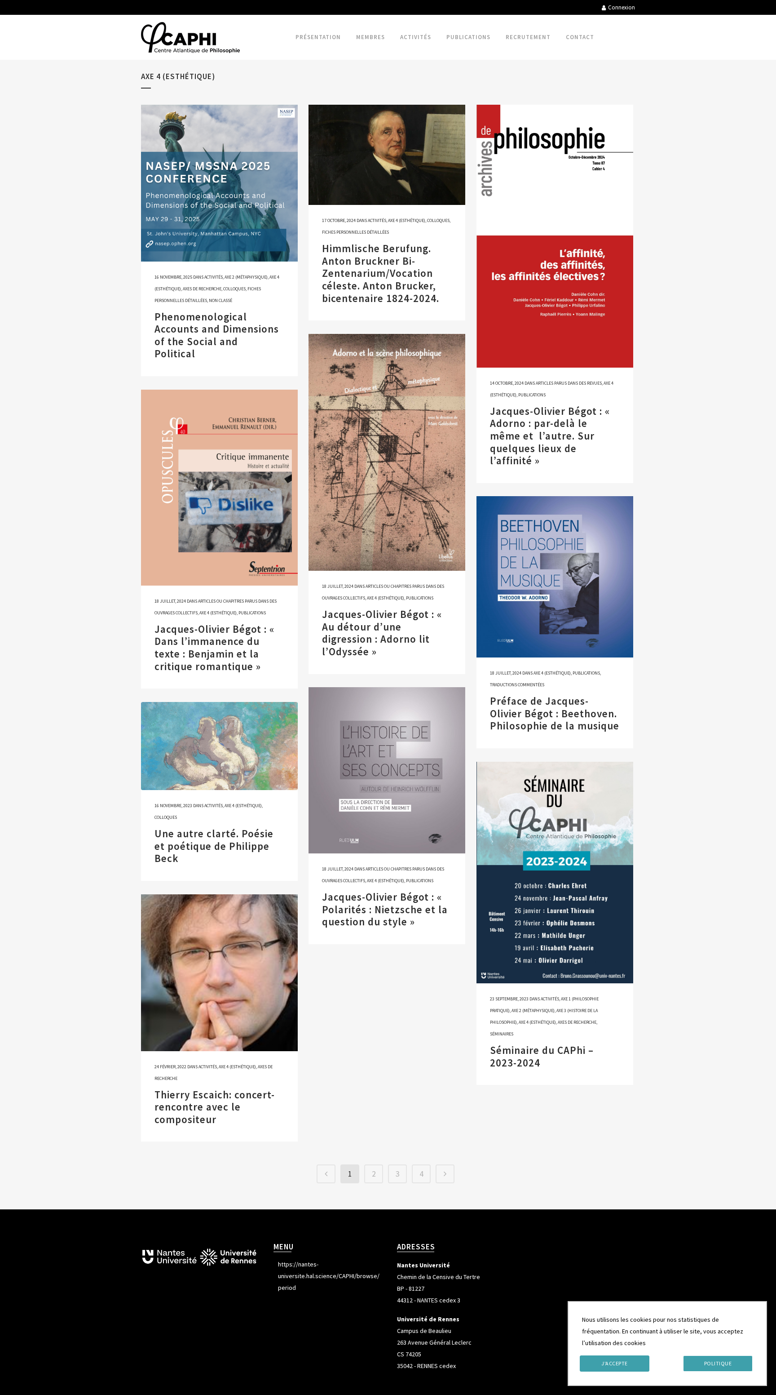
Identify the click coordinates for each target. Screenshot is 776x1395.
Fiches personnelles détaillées (355, 232)
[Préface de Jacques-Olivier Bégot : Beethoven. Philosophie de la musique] (554, 577)
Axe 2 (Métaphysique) (246, 277)
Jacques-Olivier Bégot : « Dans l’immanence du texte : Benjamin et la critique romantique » (214, 647)
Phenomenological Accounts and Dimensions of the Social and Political (216, 335)
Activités (213, 277)
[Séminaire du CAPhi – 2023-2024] (554, 872)
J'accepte (614, 1363)
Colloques (234, 289)
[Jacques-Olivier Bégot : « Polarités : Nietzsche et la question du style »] (387, 770)
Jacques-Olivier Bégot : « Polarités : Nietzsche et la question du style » (385, 909)
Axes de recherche (202, 289)
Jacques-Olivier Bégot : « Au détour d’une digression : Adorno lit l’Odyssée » (382, 633)
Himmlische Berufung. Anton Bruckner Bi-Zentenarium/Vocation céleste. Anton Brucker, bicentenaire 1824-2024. (380, 273)
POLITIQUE (718, 1363)
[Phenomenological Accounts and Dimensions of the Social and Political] (219, 183)
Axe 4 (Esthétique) (406, 220)
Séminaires (501, 1034)
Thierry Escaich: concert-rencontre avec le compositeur (214, 1107)
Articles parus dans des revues (569, 383)
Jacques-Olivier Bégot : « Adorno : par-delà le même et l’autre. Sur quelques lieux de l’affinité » (550, 435)
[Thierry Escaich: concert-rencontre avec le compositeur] (219, 972)
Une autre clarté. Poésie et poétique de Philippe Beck (213, 846)
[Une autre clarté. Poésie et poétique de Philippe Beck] (219, 746)
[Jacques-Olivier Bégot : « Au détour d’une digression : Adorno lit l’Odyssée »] (387, 452)
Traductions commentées (517, 685)
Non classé (220, 300)
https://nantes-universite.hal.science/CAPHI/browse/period (328, 1276)
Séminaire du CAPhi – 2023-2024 (542, 1056)
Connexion (621, 7)
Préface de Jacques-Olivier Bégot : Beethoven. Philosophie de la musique (554, 713)
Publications (532, 395)
